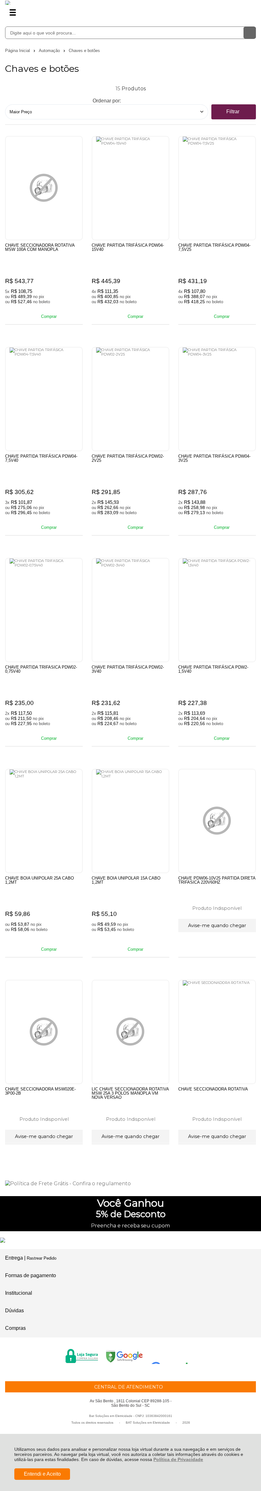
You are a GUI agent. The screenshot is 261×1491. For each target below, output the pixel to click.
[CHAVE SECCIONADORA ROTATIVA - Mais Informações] (217, 1031)
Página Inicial (18, 50)
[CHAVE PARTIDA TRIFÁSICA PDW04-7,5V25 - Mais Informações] (217, 188)
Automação (50, 50)
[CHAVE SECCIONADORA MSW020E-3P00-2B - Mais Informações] (44, 1031)
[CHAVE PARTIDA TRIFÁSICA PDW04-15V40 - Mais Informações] (130, 188)
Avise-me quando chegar (217, 925)
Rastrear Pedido (41, 1258)
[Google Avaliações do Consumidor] (171, 1355)
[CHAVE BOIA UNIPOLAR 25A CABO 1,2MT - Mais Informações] (44, 821)
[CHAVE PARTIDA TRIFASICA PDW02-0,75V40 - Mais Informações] (44, 610)
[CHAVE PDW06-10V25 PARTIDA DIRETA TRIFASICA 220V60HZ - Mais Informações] (217, 821)
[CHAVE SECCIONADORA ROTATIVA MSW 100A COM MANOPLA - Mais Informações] (44, 188)
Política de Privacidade (178, 1459)
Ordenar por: (107, 100)
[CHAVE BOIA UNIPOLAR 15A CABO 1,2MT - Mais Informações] (130, 821)
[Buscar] (249, 33)
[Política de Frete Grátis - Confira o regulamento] (130, 1183)
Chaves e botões (84, 50)
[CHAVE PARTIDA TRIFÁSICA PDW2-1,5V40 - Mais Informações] (217, 610)
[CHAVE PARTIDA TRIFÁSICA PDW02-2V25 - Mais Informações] (130, 399)
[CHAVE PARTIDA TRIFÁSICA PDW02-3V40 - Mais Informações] (130, 610)
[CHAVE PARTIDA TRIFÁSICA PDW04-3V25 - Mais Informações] (217, 399)
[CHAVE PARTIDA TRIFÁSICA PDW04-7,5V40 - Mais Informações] (44, 399)
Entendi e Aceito (42, 1474)
